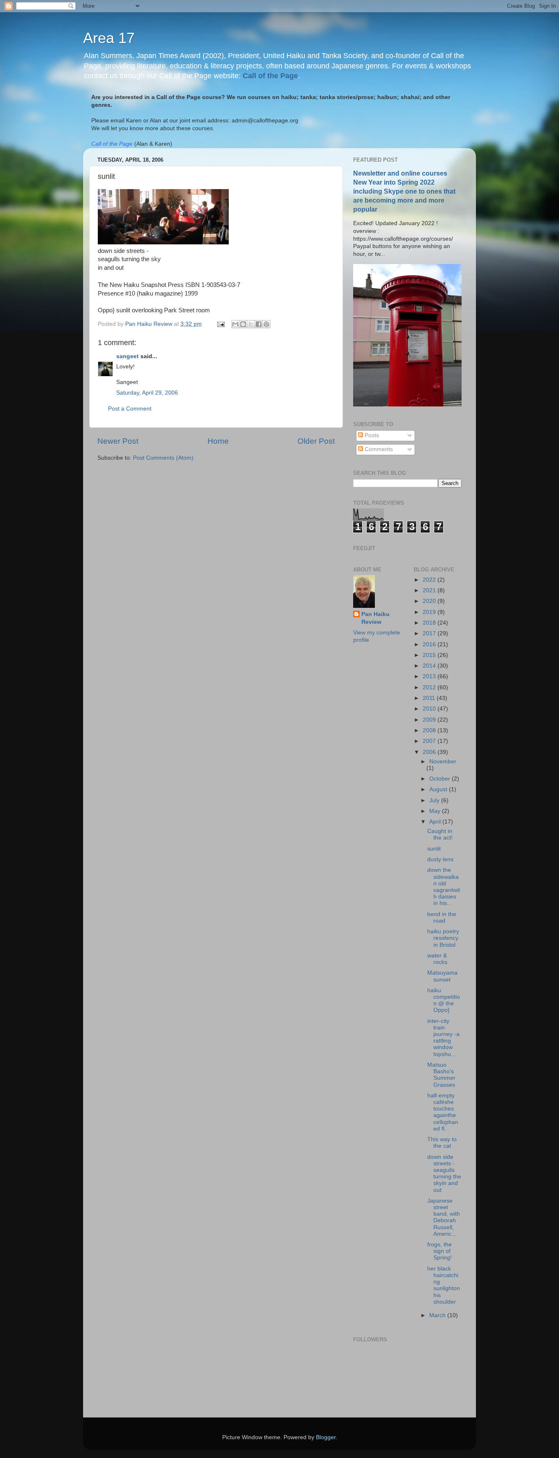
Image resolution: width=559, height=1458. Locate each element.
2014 (430, 666)
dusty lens (440, 859)
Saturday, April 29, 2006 (147, 393)
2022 (430, 580)
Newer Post (117, 441)
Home (218, 441)
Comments (378, 449)
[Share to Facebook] (259, 324)
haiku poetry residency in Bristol (443, 938)
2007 (430, 741)
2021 (430, 590)
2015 (430, 655)
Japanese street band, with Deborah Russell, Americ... (443, 1217)
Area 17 (109, 37)
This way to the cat (442, 1142)
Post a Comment (129, 409)
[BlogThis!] (243, 324)
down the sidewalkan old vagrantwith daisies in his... (443, 886)
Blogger (326, 1437)
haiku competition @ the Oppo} (443, 1000)
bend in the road (441, 917)
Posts (371, 435)
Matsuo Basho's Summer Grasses (441, 1075)
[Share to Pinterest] (266, 324)
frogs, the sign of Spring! (439, 1251)
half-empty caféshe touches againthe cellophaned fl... (442, 1112)
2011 (430, 698)
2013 (430, 676)
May (435, 811)
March (438, 1315)
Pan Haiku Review (375, 618)
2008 (430, 730)
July (435, 800)
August (439, 789)
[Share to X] (251, 324)
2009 (430, 720)
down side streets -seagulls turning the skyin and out (444, 1173)
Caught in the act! (440, 834)
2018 (430, 623)
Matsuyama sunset (442, 976)
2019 (430, 612)
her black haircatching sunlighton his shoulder (443, 1285)
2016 (430, 644)
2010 (430, 709)
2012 (430, 687)
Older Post (316, 441)
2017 (430, 633)
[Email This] (235, 324)
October (440, 779)
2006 (430, 752)
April (435, 822)
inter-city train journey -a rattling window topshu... (443, 1037)
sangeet (127, 356)
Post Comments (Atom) (163, 458)
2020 (430, 601)
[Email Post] (220, 324)
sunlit (434, 849)
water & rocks (437, 958)
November (442, 761)
